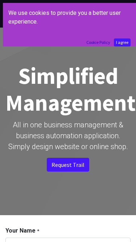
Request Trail (68, 164)
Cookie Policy (98, 42)
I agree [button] (122, 42)
